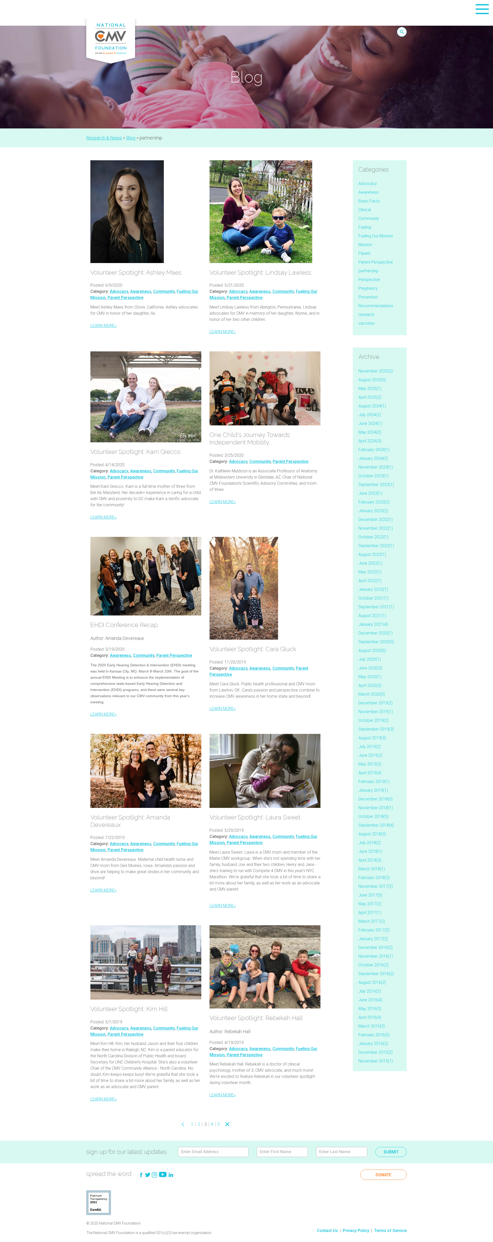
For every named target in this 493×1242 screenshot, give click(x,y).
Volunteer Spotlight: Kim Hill (129, 1009)
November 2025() (375, 371)
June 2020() (370, 668)
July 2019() (369, 746)
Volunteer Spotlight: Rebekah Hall (256, 1018)
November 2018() (375, 807)
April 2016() (369, 1017)
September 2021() (376, 606)
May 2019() (369, 764)
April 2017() (369, 912)
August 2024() (372, 406)
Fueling (364, 227)
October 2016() (373, 965)
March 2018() (371, 868)
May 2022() (369, 571)
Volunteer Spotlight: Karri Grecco (135, 451)
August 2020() (372, 650)
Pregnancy (368, 288)
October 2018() (373, 816)
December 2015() (375, 1052)
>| (235, 1124)
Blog (130, 138)
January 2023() (373, 510)
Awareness (140, 291)
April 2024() (369, 440)
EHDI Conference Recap (124, 625)
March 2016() (371, 1026)
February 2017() (374, 930)
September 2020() (376, 641)
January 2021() (373, 624)
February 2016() (374, 1034)
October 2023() (373, 475)
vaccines (366, 323)
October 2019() (373, 720)
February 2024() (374, 449)
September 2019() (376, 729)
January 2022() (373, 589)
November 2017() (375, 886)
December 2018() (375, 799)
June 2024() (370, 423)
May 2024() (369, 432)
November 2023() (375, 467)
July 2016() (369, 991)
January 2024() (373, 458)
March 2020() (371, 694)
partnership (368, 270)
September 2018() (376, 825)
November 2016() (375, 956)
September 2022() (376, 545)
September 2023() (376, 484)
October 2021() (373, 598)
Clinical (364, 209)
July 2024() (369, 414)
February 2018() (374, 877)
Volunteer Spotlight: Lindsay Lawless (260, 272)
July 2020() (369, 659)
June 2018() (370, 851)
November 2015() (375, 1061)
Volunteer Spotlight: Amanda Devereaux (130, 821)
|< (175, 1124)
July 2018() (369, 842)
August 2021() (372, 615)
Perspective (369, 279)
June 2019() (370, 755)
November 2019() (375, 711)
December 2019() (375, 703)
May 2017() (369, 903)
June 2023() (370, 493)
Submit (391, 1152)
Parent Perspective (125, 297)
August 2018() (372, 834)
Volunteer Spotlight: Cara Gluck (253, 649)
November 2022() (375, 528)
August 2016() (372, 982)
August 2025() (372, 379)
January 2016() (373, 1043)
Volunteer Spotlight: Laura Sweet (255, 817)
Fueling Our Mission (375, 236)
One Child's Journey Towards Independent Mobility (250, 438)
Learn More (103, 325)
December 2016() (375, 947)
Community (164, 291)
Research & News (104, 138)
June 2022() (370, 563)
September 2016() (376, 973)
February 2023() (374, 502)
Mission (365, 244)
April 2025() (369, 397)
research (366, 314)
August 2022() (372, 554)
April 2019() (369, 772)
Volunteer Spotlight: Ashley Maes (136, 272)
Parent (364, 253)
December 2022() (375, 519)
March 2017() (371, 921)
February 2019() (374, 781)
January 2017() (373, 938)
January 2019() (373, 790)
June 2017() (370, 895)
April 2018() (369, 860)
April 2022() (369, 580)
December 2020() (375, 633)
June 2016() (370, 999)
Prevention (368, 297)
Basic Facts (369, 201)
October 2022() (373, 537)
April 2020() (369, 685)
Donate (383, 1174)
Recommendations (375, 305)
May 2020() (369, 676)
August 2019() (372, 737)
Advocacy (119, 291)
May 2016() (369, 1008)
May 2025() (369, 388)
